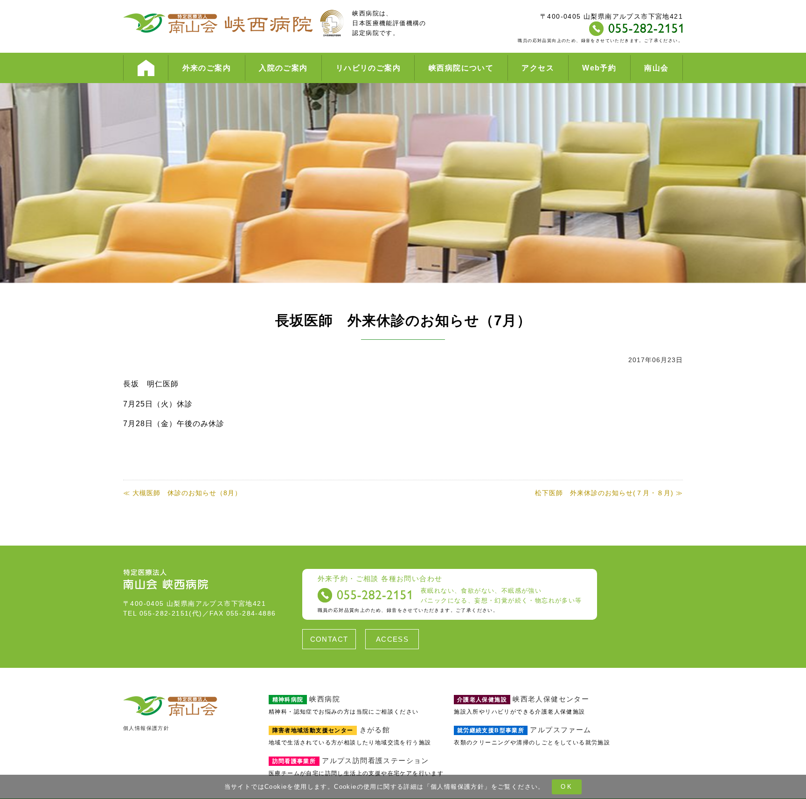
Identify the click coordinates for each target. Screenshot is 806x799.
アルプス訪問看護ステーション (350, 760)
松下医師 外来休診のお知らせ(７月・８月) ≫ (609, 493)
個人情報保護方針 (457, 786)
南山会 (656, 68)
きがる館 (331, 730)
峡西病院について (461, 68)
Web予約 (599, 68)
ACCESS (392, 639)
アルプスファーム (524, 730)
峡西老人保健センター (523, 699)
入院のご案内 (283, 68)
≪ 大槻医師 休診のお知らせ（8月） (182, 493)
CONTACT (329, 639)
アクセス (537, 68)
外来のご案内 (206, 68)
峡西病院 (306, 699)
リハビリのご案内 (368, 68)
